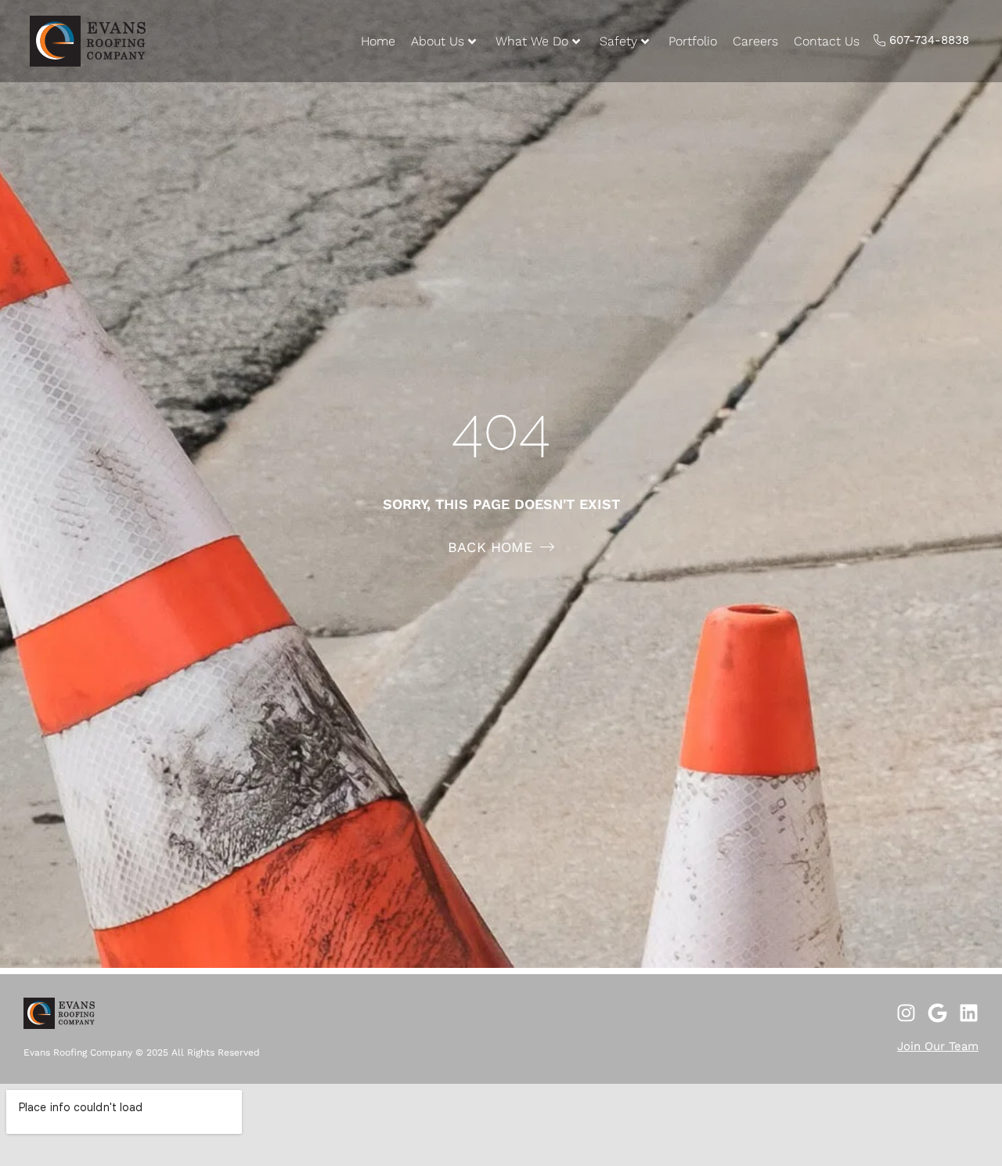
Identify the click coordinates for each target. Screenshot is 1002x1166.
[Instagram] (906, 1013)
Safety (618, 41)
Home (378, 41)
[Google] (937, 1013)
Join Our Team (938, 1046)
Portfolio (693, 41)
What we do (532, 41)
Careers (755, 41)
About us (437, 41)
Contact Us (827, 41)
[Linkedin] (969, 1013)
